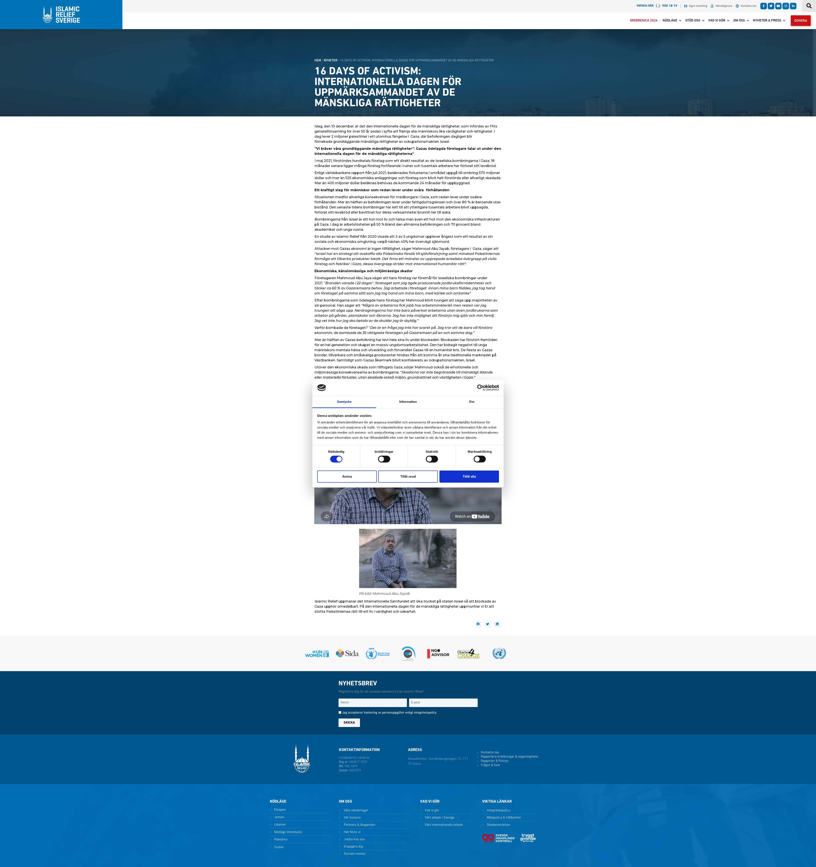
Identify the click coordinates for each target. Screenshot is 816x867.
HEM (317, 60)
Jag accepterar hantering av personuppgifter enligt (389, 712)
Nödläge (670, 20)
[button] (478, 624)
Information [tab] (408, 401)
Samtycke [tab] (344, 401)
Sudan (278, 847)
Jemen (278, 817)
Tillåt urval (408, 476)
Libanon (279, 824)
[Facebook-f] (763, 6)
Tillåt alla (469, 476)
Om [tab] (471, 401)
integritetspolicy (425, 712)
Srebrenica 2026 (644, 20)
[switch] (384, 458)
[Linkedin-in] (793, 6)
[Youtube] (778, 6)
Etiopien (279, 810)
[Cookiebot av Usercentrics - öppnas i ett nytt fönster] (480, 388)
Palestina (280, 839)
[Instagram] (785, 6)
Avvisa (347, 476)
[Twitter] (771, 6)
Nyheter (330, 60)
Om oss (739, 20)
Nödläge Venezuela (287, 832)
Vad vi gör (716, 20)
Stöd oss (692, 20)
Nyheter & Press (767, 20)
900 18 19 (657, 6)
